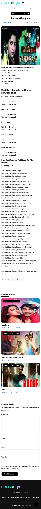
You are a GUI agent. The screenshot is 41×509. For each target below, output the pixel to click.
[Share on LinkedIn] (18, 279)
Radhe (4, 389)
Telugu (11, 81)
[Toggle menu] (23, 3)
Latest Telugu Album (13, 8)
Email (3, 448)
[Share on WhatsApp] (22, 279)
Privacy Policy (19, 497)
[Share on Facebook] (13, 279)
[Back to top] (36, 504)
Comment (5, 414)
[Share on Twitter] (8, 279)
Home (3, 8)
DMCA (28, 497)
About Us (11, 497)
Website (4, 457)
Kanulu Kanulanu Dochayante (12, 357)
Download (12, 102)
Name (4, 439)
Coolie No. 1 (6, 325)
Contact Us (35, 497)
